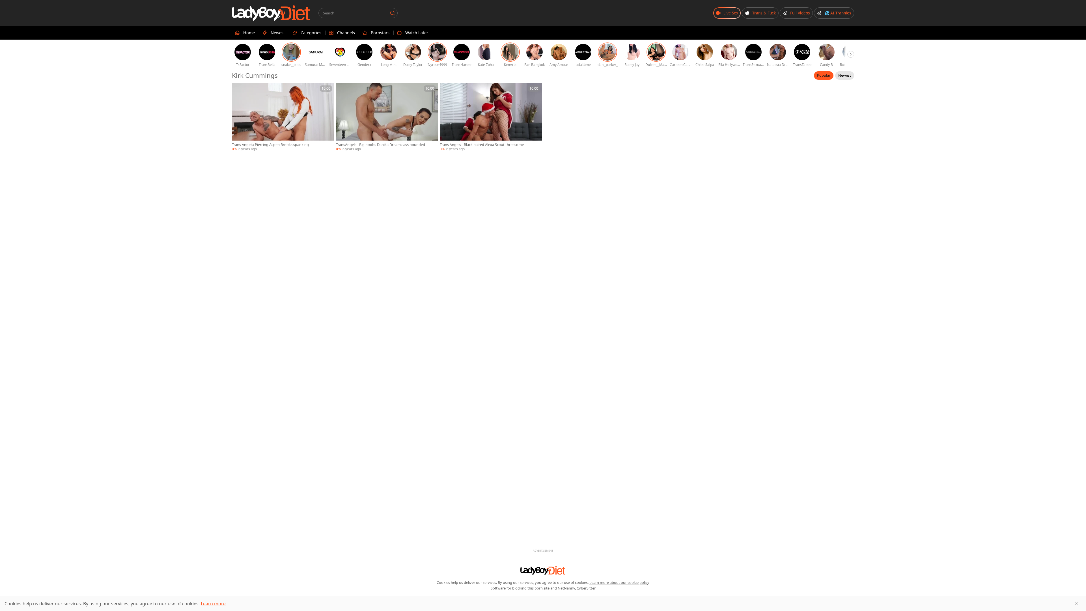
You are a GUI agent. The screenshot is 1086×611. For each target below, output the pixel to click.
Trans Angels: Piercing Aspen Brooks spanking (270, 145)
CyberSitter (586, 588)
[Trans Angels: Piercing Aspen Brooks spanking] (283, 117)
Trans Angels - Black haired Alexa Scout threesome (482, 145)
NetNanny (566, 588)
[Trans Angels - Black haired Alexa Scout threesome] (491, 117)
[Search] (392, 13)
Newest (844, 75)
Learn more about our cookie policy (619, 582)
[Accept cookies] (1076, 604)
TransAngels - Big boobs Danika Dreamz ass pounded (380, 145)
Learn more (213, 604)
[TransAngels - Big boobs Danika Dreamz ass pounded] (387, 117)
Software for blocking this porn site (520, 588)
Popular (823, 75)
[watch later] (238, 89)
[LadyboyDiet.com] (271, 13)
